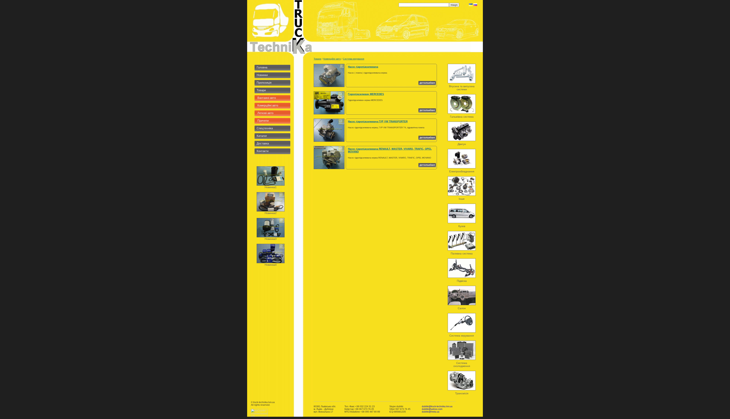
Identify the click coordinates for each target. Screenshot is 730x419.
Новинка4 (271, 264)
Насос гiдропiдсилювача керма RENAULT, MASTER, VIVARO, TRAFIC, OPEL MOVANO (389, 158)
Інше (462, 198)
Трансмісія (461, 393)
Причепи (263, 120)
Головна (262, 67)
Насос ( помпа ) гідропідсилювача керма (367, 73)
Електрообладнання (461, 171)
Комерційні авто (267, 105)
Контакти (262, 151)
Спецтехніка (265, 128)
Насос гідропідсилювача (363, 66)
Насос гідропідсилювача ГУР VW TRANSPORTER (378, 121)
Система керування (353, 59)
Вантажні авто (266, 97)
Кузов (461, 226)
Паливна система (462, 253)
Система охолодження (461, 364)
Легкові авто (265, 113)
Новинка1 (271, 187)
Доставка (263, 143)
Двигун (462, 144)
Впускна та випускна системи (461, 88)
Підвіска (462, 280)
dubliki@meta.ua (430, 411)
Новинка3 (271, 238)
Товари (261, 90)
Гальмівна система (462, 116)
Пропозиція (264, 82)
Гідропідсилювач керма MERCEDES (365, 100)
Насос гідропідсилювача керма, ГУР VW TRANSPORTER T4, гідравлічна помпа (386, 127)
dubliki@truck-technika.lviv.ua (437, 406)
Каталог (262, 135)
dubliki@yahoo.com (432, 409)
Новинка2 (271, 213)
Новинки (262, 75)
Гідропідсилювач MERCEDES (366, 94)
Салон (462, 308)
